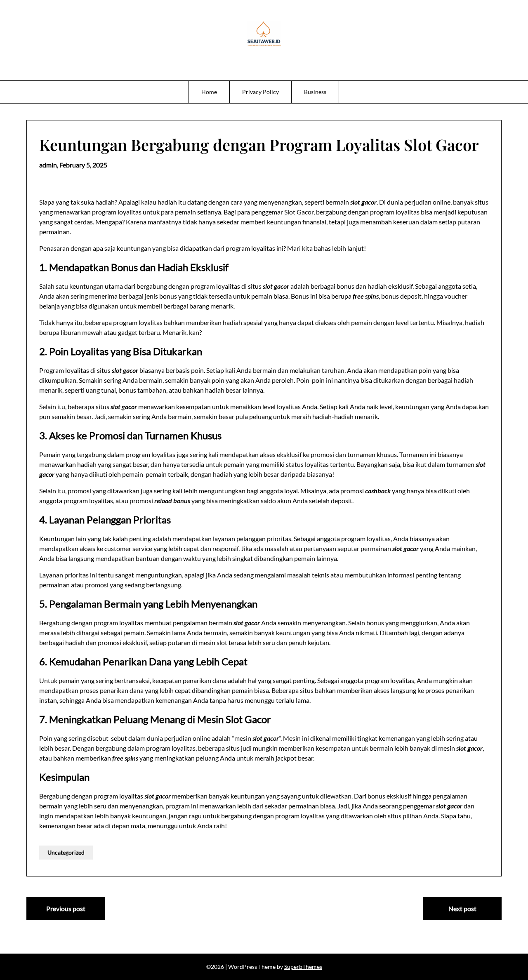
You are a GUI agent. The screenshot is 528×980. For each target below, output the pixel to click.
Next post (462, 908)
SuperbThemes (303, 966)
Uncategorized (66, 852)
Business (315, 91)
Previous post (65, 908)
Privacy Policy (260, 91)
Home (209, 91)
